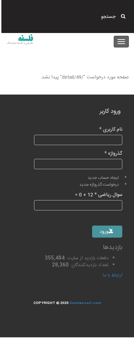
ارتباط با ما (112, 275)
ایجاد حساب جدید (103, 178)
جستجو (108, 17)
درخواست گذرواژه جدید (99, 185)
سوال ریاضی (108, 195)
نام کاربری (110, 129)
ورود (105, 232)
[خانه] (19, 39)
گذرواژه (113, 153)
